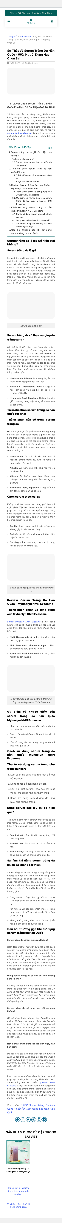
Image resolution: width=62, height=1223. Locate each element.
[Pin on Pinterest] (39, 1119)
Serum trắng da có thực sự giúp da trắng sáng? (34, 163)
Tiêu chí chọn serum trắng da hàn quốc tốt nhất (31, 170)
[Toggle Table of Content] (48, 148)
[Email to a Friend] (33, 1119)
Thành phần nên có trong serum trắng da (34, 177)
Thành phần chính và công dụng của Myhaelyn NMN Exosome (34, 193)
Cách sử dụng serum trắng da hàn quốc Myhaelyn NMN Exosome (31, 209)
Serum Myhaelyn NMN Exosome (24, 621)
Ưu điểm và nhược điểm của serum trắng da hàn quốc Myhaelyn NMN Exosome (34, 201)
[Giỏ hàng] (51, 21)
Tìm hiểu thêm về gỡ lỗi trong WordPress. (18, 1205)
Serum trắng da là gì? (24, 159)
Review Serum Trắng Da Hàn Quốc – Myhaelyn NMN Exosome (31, 187)
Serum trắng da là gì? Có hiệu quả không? (31, 154)
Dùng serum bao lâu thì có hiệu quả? (33, 220)
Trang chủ (12, 36)
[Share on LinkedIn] (44, 1119)
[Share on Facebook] (22, 1119)
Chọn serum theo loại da (27, 181)
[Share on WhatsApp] (17, 1119)
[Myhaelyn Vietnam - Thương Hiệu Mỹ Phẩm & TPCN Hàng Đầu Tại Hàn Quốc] (31, 21)
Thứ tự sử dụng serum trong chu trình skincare (34, 215)
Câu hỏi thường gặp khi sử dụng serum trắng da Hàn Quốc (31, 232)
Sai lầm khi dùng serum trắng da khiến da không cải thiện (34, 225)
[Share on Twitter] (28, 1119)
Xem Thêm (47, 13)
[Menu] (8, 21)
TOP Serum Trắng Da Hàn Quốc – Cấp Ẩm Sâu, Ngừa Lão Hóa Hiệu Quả (31, 1109)
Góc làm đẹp (26, 36)
